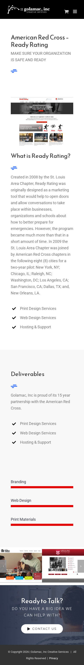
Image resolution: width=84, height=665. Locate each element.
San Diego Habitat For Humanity (21, 551)
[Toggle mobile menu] (75, 11)
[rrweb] (42, 99)
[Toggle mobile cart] (66, 11)
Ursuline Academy (63, 555)
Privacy (53, 658)
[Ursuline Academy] (63, 566)
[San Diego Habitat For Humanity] (21, 566)
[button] (3, 566)
